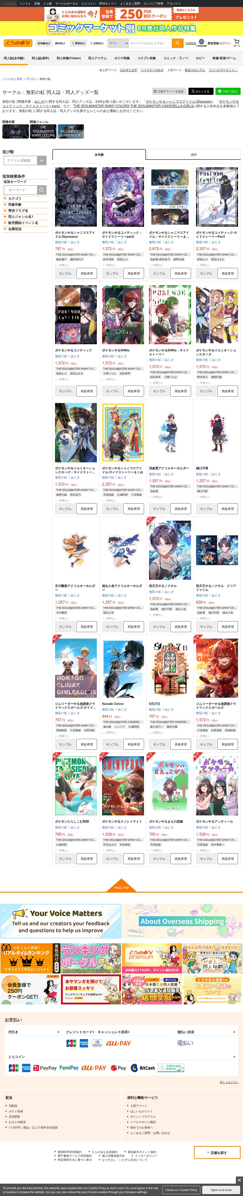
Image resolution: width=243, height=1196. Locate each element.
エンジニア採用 (153, 3)
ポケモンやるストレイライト (122, 821)
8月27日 (154, 703)
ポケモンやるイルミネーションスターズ (216, 352)
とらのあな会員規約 (104, 1152)
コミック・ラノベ (176, 58)
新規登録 (213, 43)
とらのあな (9, 3)
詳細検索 (191, 43)
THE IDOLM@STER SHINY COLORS (101, 105)
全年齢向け (44, 43)
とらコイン (88, 3)
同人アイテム (97, 58)
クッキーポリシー (146, 1155)
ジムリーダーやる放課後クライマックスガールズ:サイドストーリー (75, 707)
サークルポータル (66, 3)
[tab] (194, 154)
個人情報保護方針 (113, 1155)
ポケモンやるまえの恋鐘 (166, 821)
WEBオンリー (108, 3)
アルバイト (174, 3)
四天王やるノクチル (163, 585)
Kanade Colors (113, 703)
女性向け (98, 43)
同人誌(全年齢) (14, 58)
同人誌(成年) (40, 58)
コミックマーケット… (223, 70)
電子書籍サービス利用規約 (75, 1155)
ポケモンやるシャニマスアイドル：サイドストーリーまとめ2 (169, 236)
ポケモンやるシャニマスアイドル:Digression (179, 101)
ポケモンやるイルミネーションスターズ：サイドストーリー (75, 472)
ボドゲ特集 (122, 58)
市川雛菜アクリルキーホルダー (75, 587)
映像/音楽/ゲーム (224, 58)
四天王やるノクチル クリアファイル (216, 587)
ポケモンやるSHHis (116, 350)
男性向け (80, 43)
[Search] (42, 190)
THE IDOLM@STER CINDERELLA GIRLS (161, 105)
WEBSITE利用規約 (70, 1152)
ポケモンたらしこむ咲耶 (72, 821)
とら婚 (47, 3)
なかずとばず (128, 70)
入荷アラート (171, 91)
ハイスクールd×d (152, 70)
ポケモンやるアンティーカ (214, 821)
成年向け (60, 43)
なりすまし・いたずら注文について (125, 1159)
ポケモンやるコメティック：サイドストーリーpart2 (122, 234)
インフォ (25, 3)
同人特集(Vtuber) (69, 58)
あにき (39, 101)
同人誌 (31, 79)
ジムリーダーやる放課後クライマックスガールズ (216, 705)
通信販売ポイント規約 (142, 1152)
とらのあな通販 (12, 79)
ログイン (225, 43)
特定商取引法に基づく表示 (75, 1159)
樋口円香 (202, 468)
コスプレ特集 (146, 58)
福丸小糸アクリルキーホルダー (122, 587)
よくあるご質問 (130, 3)
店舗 (37, 3)
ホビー (200, 58)
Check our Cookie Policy (181, 1190)
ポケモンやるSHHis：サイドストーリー (169, 352)
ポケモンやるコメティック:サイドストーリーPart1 (216, 234)
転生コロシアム (195, 70)
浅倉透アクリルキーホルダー (169, 468)
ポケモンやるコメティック (73, 350)
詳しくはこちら (229, 1082)
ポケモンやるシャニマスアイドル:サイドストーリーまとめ (122, 470)
